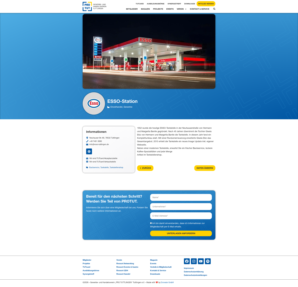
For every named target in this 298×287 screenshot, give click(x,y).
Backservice (94, 167)
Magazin (145, 9)
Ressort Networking (125, 264)
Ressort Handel (123, 274)
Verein (180, 9)
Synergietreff (174, 4)
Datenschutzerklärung (194, 272)
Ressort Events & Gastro (127, 267)
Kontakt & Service (199, 9)
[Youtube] (201, 261)
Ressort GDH (122, 271)
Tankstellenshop (116, 167)
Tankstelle (104, 167)
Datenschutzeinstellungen (195, 275)
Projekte (158, 9)
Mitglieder (132, 9)
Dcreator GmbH (167, 282)
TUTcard (140, 4)
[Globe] (89, 151)
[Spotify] (208, 261)
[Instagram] (194, 261)
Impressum (189, 268)
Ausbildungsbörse (155, 4)
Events (170, 9)
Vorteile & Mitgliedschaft (160, 267)
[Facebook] (187, 261)
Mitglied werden (206, 4)
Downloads (189, 4)
